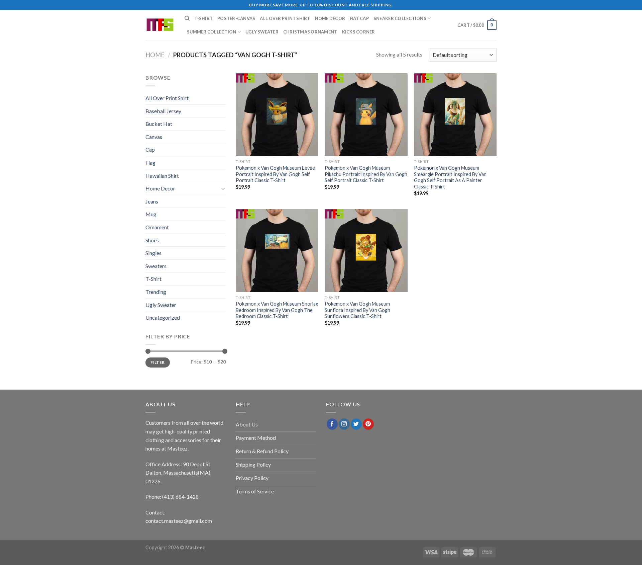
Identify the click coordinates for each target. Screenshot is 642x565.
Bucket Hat (158, 123)
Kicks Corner (358, 31)
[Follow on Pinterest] (368, 424)
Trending (155, 292)
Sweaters (156, 266)
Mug (150, 214)
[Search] (187, 18)
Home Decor (330, 18)
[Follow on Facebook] (332, 424)
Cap (150, 149)
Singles (153, 253)
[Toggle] (223, 188)
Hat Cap (359, 18)
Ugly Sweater (262, 31)
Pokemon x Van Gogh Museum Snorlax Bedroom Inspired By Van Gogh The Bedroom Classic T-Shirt (277, 310)
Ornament (157, 227)
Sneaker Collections (399, 18)
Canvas (153, 137)
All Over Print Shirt (285, 18)
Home (155, 55)
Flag (150, 162)
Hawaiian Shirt (162, 175)
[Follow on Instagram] (344, 424)
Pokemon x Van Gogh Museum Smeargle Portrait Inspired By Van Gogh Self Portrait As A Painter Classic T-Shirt (450, 177)
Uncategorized (162, 317)
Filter (157, 362)
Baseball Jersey (163, 111)
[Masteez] (160, 25)
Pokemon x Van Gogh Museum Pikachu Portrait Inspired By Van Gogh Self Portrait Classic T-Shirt (366, 174)
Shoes (152, 240)
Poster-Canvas (236, 18)
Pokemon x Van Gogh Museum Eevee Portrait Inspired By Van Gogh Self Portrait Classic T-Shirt (275, 174)
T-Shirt (203, 18)
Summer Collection (211, 31)
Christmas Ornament (310, 31)
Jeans (151, 201)
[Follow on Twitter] (356, 424)
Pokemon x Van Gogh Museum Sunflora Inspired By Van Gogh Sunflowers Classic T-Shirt (357, 310)
